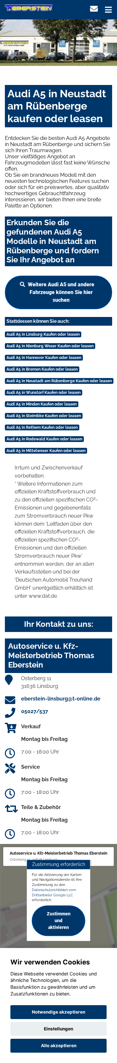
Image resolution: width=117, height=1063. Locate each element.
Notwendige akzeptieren (58, 1012)
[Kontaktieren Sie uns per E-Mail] (94, 9)
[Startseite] (29, 7)
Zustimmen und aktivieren (59, 920)
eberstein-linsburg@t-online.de (60, 699)
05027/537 (34, 711)
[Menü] (108, 9)
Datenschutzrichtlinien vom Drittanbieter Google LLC (54, 892)
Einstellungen (58, 1028)
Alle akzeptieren (58, 1045)
